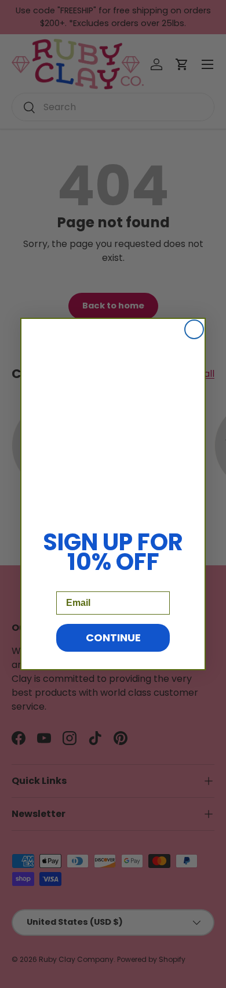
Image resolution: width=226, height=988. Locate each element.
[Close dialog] (194, 329)
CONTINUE (113, 637)
